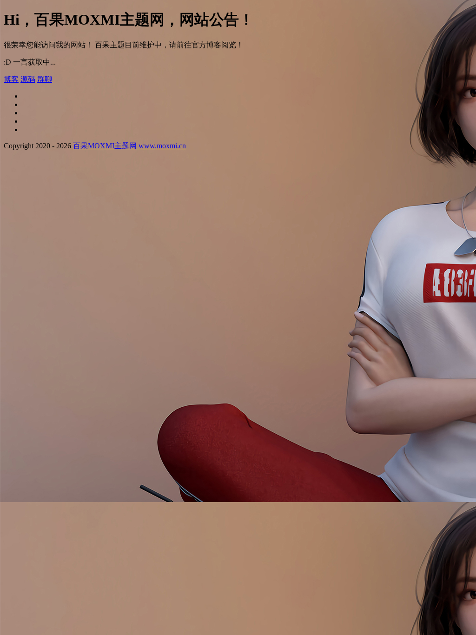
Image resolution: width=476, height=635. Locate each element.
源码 (27, 79)
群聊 (44, 79)
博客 (11, 79)
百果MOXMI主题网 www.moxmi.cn (129, 146)
